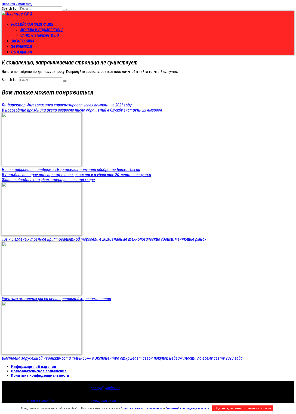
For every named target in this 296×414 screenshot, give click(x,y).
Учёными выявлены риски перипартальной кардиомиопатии (56, 298)
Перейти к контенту (17, 4)
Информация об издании (33, 366)
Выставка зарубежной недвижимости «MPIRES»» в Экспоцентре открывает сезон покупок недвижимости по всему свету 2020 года (122, 358)
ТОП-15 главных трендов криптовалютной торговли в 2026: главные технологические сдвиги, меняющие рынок (104, 239)
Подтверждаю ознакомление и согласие (243, 408)
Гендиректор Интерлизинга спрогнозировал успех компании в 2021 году (67, 105)
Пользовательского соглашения (142, 408)
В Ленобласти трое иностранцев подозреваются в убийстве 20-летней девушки (76, 174)
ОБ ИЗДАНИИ (21, 52)
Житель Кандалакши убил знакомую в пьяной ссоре (48, 179)
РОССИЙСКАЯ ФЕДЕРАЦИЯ (32, 24)
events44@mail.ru (41, 401)
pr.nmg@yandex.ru (105, 388)
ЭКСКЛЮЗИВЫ (22, 41)
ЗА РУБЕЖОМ (21, 46)
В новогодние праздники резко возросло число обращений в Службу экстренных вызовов (82, 110)
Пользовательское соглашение (39, 371)
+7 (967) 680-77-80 (102, 401)
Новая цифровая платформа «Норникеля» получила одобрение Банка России (71, 169)
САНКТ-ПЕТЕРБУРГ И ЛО (39, 35)
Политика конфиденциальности (40, 375)
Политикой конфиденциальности (187, 408)
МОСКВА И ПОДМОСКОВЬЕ (41, 30)
